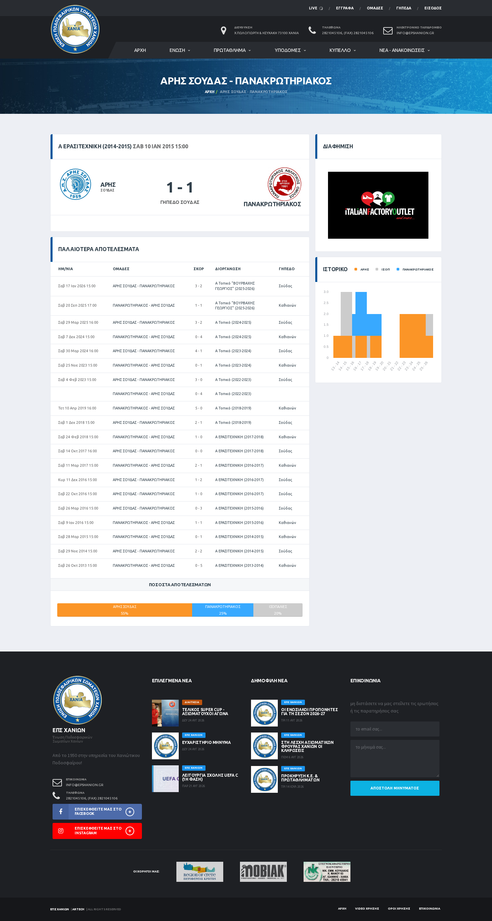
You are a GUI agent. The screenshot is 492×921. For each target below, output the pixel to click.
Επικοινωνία (429, 908)
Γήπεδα (403, 8)
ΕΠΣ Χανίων (59, 909)
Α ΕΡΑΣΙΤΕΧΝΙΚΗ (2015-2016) (239, 508)
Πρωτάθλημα (230, 50)
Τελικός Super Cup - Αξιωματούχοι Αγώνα (205, 711)
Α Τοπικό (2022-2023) (233, 380)
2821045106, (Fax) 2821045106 (348, 33)
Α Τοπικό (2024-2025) (233, 322)
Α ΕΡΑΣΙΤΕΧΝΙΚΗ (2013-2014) (239, 565)
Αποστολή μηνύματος (395, 788)
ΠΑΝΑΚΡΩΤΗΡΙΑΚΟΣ (272, 204)
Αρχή (140, 50)
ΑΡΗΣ (108, 184)
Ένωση (177, 50)
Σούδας (285, 286)
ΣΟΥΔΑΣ (107, 190)
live (313, 8)
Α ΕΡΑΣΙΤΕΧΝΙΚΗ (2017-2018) (239, 437)
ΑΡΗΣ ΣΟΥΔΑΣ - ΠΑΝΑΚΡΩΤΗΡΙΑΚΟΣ (144, 286)
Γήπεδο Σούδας (179, 202)
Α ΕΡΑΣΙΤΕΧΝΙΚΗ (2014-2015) (239, 537)
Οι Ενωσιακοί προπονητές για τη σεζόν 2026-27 (309, 711)
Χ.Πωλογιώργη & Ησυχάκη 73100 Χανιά (266, 33)
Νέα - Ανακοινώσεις (402, 50)
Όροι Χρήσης (399, 908)
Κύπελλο (340, 50)
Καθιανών (287, 305)
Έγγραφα (345, 8)
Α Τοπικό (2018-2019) (233, 408)
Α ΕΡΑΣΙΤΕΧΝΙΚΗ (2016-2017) (239, 465)
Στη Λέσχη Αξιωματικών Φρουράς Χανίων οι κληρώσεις (307, 746)
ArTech (78, 909)
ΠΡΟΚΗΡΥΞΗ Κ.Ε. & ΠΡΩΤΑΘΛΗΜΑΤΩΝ (300, 778)
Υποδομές (288, 50)
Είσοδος (433, 8)
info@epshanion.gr (415, 33)
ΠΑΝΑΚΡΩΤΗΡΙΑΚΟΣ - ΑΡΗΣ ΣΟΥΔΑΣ (144, 305)
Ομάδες (375, 8)
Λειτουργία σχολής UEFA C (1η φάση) (210, 777)
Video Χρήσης (367, 908)
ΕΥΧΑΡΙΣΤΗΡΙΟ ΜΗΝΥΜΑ (206, 742)
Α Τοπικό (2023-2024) (233, 351)
